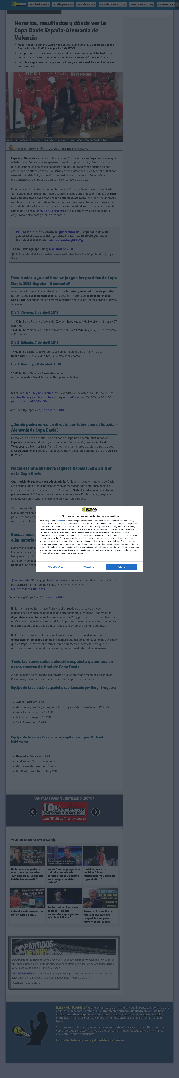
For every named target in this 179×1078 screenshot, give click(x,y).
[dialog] (89, 539)
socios (61, 520)
